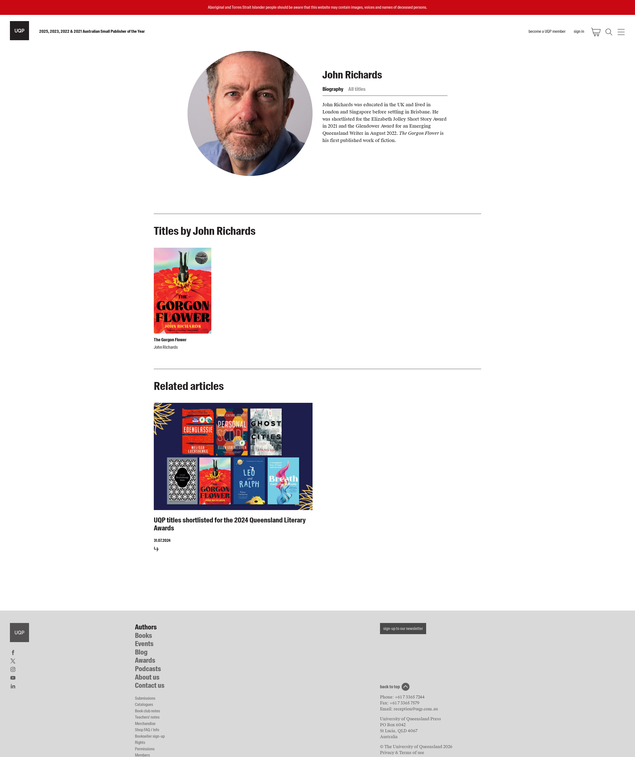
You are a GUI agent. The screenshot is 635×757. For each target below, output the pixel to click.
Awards (145, 660)
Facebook (13, 652)
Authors (146, 627)
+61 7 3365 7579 (404, 703)
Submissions (145, 698)
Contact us (149, 685)
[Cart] (596, 32)
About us (147, 677)
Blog (141, 652)
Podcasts (148, 668)
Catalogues (144, 704)
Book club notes (147, 711)
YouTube (13, 678)
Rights (140, 742)
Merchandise (145, 723)
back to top (390, 687)
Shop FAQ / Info (147, 729)
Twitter (13, 661)
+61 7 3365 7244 (410, 697)
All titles (357, 89)
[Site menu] (621, 32)
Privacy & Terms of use (402, 752)
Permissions (145, 749)
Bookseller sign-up (150, 736)
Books (143, 635)
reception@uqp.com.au (416, 709)
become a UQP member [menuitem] (547, 31)
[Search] (608, 32)
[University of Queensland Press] (19, 30)
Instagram (13, 669)
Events (144, 643)
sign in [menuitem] (579, 31)
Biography (332, 89)
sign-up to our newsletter (403, 628)
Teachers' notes (147, 717)
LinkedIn (13, 686)
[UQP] (19, 632)
